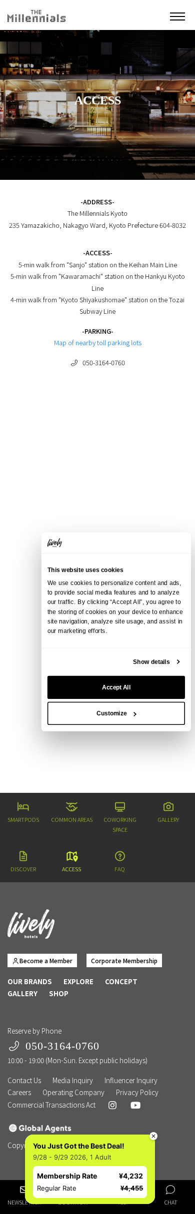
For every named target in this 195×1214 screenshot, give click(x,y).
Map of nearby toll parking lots (98, 342)
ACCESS (71, 869)
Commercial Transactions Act (52, 1105)
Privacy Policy (137, 1092)
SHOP (58, 993)
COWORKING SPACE (120, 824)
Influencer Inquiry (131, 1080)
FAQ (119, 869)
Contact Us (24, 1080)
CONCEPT (121, 981)
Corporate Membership (124, 960)
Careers (19, 1092)
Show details (151, 661)
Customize (111, 713)
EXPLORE (79, 981)
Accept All (116, 687)
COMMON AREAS (71, 819)
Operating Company (73, 1092)
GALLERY (168, 819)
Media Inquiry (72, 1080)
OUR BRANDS (30, 981)
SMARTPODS (23, 819)
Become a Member (46, 960)
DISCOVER (23, 869)
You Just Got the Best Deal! (68, 1136)
